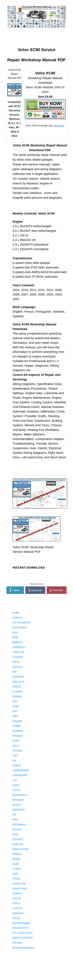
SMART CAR (19, 883)
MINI (14, 819)
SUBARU (17, 893)
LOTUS (16, 790)
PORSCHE (17, 844)
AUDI (15, 632)
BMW (15, 637)
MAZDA (16, 804)
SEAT (15, 873)
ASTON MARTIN (21, 622)
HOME (15, 612)
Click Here (58, 125)
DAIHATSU (18, 676)
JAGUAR (17, 750)
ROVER (16, 859)
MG (14, 814)
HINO (15, 716)
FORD (15, 706)
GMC (15, 711)
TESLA (16, 903)
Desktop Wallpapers (23, 947)
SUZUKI (16, 898)
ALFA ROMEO (19, 627)
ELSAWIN (17, 691)
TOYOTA (17, 908)
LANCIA (16, 765)
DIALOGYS (18, 681)
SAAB (15, 863)
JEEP (15, 755)
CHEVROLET (19, 647)
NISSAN (16, 829)
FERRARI (17, 696)
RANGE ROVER (20, 849)
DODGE (16, 686)
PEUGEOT (17, 839)
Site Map (17, 942)
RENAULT (17, 854)
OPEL (15, 834)
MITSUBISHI (19, 824)
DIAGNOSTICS (20, 927)
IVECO (15, 745)
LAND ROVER (19, 775)
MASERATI (18, 799)
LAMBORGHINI (20, 770)
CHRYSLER (18, 652)
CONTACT (17, 617)
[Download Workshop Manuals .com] (36, 17)
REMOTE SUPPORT (23, 937)
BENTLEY (17, 642)
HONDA (16, 726)
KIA (14, 760)
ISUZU (16, 740)
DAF (14, 671)
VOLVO (16, 918)
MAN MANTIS (19, 794)
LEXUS (16, 785)
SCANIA (16, 868)
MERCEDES (18, 809)
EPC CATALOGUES (22, 932)
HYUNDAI (17, 735)
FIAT (14, 701)
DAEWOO (17, 666)
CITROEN (17, 657)
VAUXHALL (18, 913)
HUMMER (17, 730)
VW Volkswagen (21, 923)
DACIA (15, 662)
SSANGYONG (19, 888)
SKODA (16, 878)
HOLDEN (17, 721)
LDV (14, 780)
